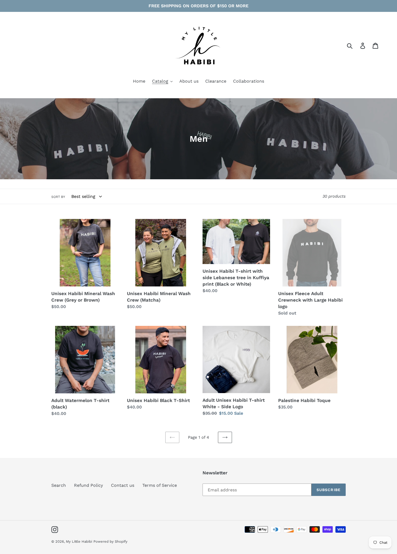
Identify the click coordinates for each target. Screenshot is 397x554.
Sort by (58, 197)
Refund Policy (88, 485)
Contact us (122, 485)
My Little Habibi (79, 541)
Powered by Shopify (110, 541)
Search (58, 485)
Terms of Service (159, 485)
